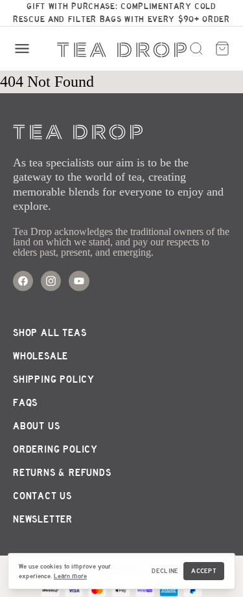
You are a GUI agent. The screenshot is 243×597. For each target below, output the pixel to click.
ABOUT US (36, 426)
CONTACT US (42, 496)
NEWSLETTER (43, 519)
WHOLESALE (40, 356)
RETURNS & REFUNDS (62, 472)
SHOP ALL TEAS (49, 333)
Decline (165, 571)
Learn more (70, 576)
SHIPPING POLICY (54, 379)
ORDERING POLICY (55, 449)
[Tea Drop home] (122, 50)
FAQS (25, 403)
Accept (203, 571)
